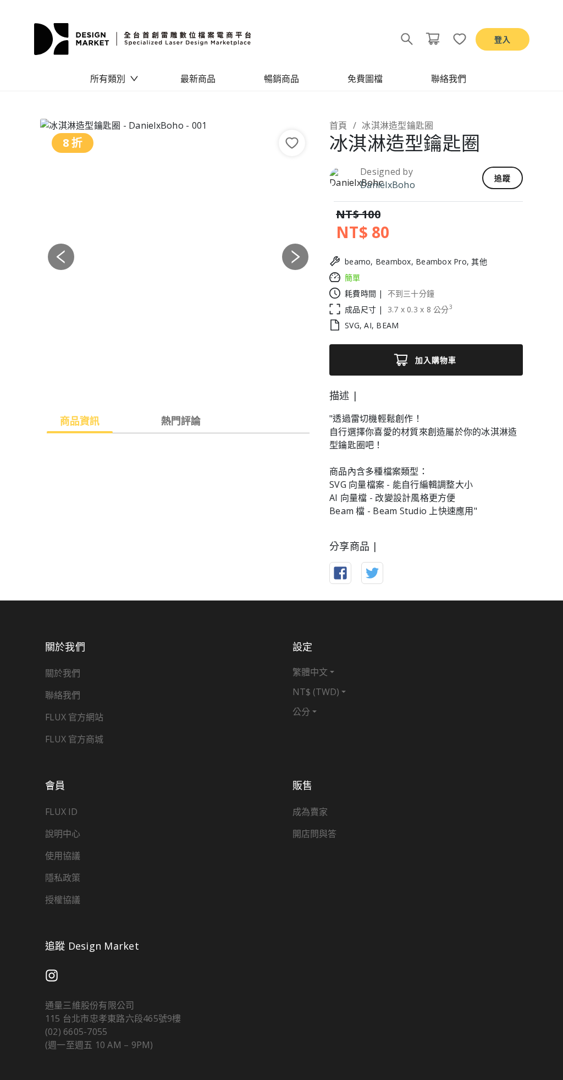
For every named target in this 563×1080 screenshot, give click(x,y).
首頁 (338, 125)
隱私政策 (62, 878)
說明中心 (62, 834)
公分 (301, 712)
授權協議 (62, 900)
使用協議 (62, 856)
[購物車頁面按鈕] (433, 39)
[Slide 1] (168, 379)
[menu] (281, 78)
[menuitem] (114, 78)
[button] (60, 257)
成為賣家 (310, 812)
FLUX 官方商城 (74, 739)
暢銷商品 (281, 79)
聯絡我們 (448, 79)
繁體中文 (310, 672)
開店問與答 (314, 834)
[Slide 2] (188, 379)
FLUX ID (61, 812)
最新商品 (198, 79)
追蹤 (502, 178)
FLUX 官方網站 (74, 717)
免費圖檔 (365, 79)
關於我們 (62, 673)
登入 (502, 39)
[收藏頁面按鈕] (456, 39)
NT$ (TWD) (315, 692)
